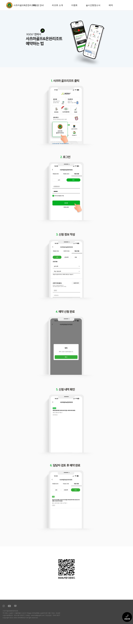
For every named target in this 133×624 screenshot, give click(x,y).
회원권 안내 (38, 5)
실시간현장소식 (93, 5)
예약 (111, 5)
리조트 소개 (57, 5)
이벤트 (74, 5)
